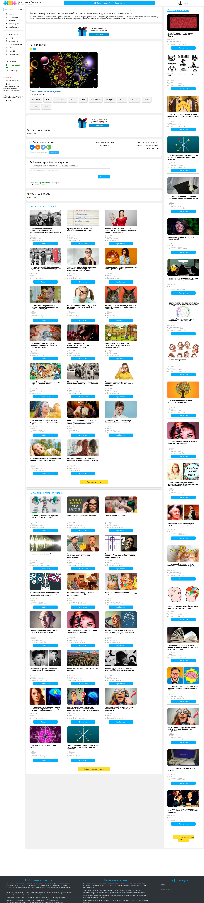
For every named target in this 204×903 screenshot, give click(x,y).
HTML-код (104, 145)
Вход (10, 100)
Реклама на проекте (167, 889)
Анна (170, 123)
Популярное (13, 17)
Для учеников (13, 84)
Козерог (109, 99)
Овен (46, 107)
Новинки (12, 20)
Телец (35, 107)
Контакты (163, 885)
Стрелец (134, 99)
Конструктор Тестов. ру (29, 3)
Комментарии (14, 71)
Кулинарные (13, 41)
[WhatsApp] (48, 147)
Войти (186, 3)
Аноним (171, 368)
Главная (11, 14)
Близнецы (95, 99)
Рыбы (122, 99)
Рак (47, 99)
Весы (73, 99)
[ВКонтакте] (32, 147)
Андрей (130, 10)
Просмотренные (15, 24)
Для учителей (13, 80)
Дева (147, 99)
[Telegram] (43, 147)
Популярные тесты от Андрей (46, 492)
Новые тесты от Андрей (43, 206)
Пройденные (14, 27)
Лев (83, 99)
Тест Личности (140, 10)
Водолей (36, 99)
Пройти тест (45, 244)
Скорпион (60, 99)
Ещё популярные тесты (94, 769)
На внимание (13, 34)
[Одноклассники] (37, 147)
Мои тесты (13, 62)
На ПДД (11, 51)
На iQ (10, 38)
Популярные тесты (178, 10)
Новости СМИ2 (31, 134)
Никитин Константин (175, 41)
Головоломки (13, 54)
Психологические (15, 44)
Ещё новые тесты (94, 482)
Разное (11, 48)
